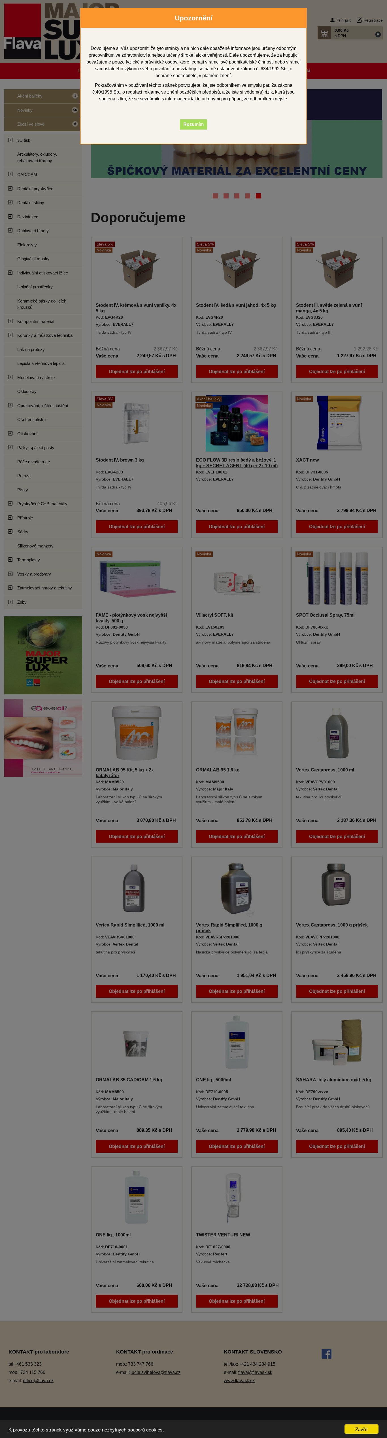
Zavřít (361, 1429)
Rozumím (193, 124)
